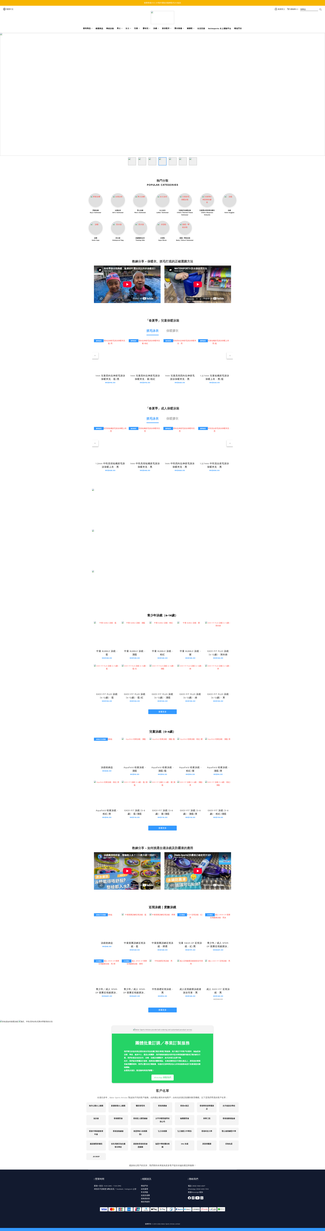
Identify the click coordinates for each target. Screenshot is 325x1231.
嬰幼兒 (146, 28)
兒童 (136, 28)
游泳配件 (166, 28)
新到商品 (87, 28)
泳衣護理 (144, 1189)
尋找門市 (238, 28)
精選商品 (99, 28)
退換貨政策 (145, 1198)
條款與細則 (145, 1201)
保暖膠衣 (172, 330)
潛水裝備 (178, 28)
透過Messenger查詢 (195, 1192)
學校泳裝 (110, 28)
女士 (127, 28)
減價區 (190, 28)
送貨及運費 (145, 1195)
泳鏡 (155, 28)
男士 (119, 28)
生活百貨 (201, 28)
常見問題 (144, 1192)
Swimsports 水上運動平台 (219, 28)
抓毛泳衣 (153, 330)
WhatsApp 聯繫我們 (162, 1077)
